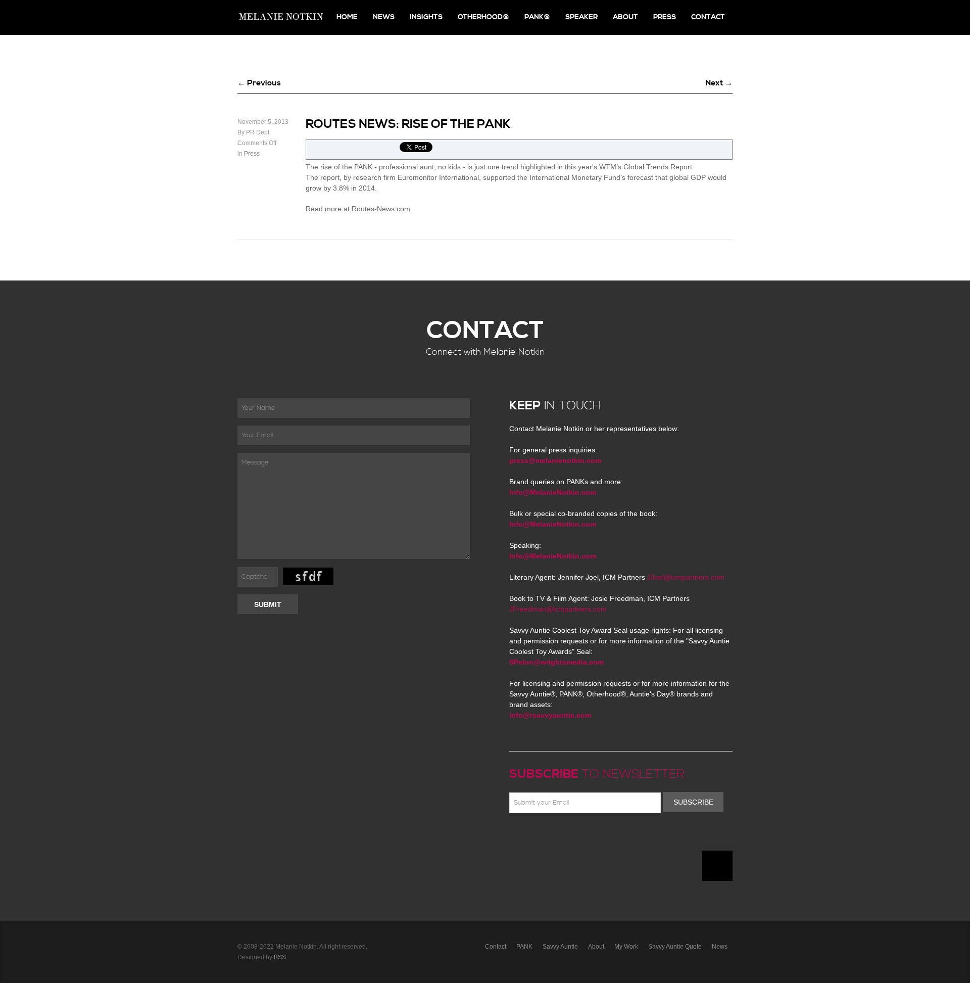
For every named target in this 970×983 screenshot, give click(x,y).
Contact (708, 17)
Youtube (574, 837)
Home (347, 17)
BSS (280, 957)
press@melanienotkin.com (555, 460)
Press (664, 17)
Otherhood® (483, 17)
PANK (524, 946)
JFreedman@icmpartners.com (558, 609)
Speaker (581, 17)
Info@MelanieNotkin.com (552, 492)
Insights (426, 17)
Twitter (545, 837)
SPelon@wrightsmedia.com (556, 662)
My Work (626, 946)
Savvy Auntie (560, 946)
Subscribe (693, 802)
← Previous (259, 83)
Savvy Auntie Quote (675, 946)
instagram (603, 837)
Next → (719, 83)
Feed (618, 837)
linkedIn (589, 837)
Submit (267, 604)
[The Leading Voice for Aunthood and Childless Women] (280, 17)
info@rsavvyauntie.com (550, 715)
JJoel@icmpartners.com (685, 577)
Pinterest (559, 837)
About (625, 17)
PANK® (537, 17)
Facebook (530, 837)
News (384, 17)
